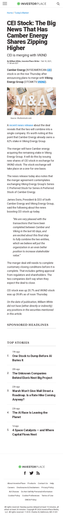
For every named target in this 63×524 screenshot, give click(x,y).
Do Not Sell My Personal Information (36, 491)
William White (15, 61)
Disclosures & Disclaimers (28, 487)
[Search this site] (58, 3)
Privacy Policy (47, 487)
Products (32, 483)
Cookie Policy (14, 495)
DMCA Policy (30, 499)
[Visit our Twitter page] (31, 473)
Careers (11, 487)
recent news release (21, 125)
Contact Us (43, 483)
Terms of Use (47, 495)
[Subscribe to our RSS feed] (38, 473)
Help (52, 483)
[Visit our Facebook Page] (25, 473)
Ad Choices (14, 491)
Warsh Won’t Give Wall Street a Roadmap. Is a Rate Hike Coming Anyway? (33, 395)
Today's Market (22, 13)
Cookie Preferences (30, 495)
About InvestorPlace (16, 483)
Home (10, 13)
